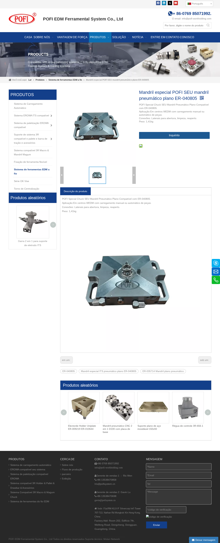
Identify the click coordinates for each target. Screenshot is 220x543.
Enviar (156, 525)
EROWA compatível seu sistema (27, 469)
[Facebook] (158, 3)
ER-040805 (68, 371)
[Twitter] (170, 3)
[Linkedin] (164, 3)
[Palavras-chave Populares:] (208, 25)
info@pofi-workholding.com (196, 18)
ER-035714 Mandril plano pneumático (163, 371)
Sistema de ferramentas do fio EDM (29, 501)
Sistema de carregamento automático (30, 465)
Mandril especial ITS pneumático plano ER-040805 (108, 371)
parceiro (66, 474)
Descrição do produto (75, 191)
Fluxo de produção (72, 469)
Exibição (66, 478)
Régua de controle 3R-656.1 (187, 425)
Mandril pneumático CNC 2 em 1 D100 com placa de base (117, 428)
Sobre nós (67, 465)
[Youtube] (176, 3)
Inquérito (174, 135)
